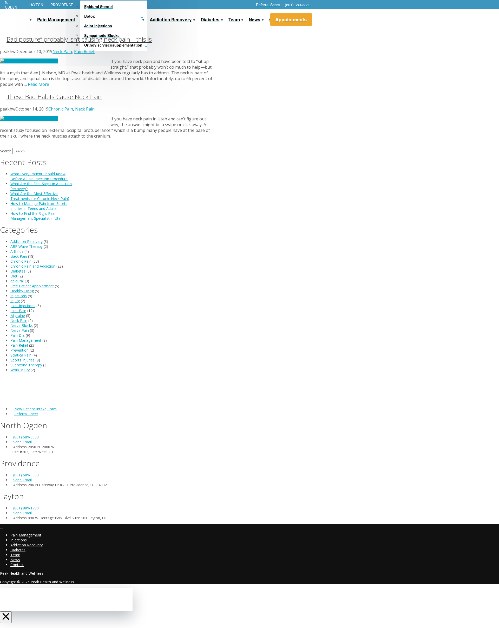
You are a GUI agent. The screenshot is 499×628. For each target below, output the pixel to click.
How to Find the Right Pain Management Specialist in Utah (36, 216)
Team (15, 554)
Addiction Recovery (26, 241)
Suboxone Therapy (26, 364)
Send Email (22, 441)
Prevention (19, 350)
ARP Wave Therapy (26, 246)
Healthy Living (22, 290)
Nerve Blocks (21, 325)
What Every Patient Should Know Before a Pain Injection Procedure (39, 176)
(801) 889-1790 (26, 508)
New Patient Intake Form (35, 408)
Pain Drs (17, 335)
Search (5, 150)
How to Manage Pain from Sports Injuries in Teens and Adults (38, 206)
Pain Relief (84, 51)
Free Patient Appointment (32, 285)
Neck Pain (62, 51)
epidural (17, 281)
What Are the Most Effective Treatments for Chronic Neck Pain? (39, 196)
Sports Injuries (22, 360)
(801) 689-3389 (26, 437)
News (15, 559)
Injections (18, 295)
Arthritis (16, 251)
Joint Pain (18, 310)
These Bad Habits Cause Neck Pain (54, 96)
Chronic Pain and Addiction (32, 266)
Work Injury (20, 369)
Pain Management (25, 340)
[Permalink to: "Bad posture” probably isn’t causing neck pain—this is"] (29, 61)
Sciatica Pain (20, 355)
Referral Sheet (26, 413)
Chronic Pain (60, 109)
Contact (17, 564)
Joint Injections (22, 305)
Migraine (17, 315)
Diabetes (17, 271)
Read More (38, 84)
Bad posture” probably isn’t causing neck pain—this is (79, 39)
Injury (15, 300)
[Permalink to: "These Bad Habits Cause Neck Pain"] (29, 118)
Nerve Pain (19, 330)
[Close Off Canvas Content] (6, 617)
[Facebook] (1, 526)
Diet (13, 276)
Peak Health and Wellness (21, 573)
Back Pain (18, 256)
